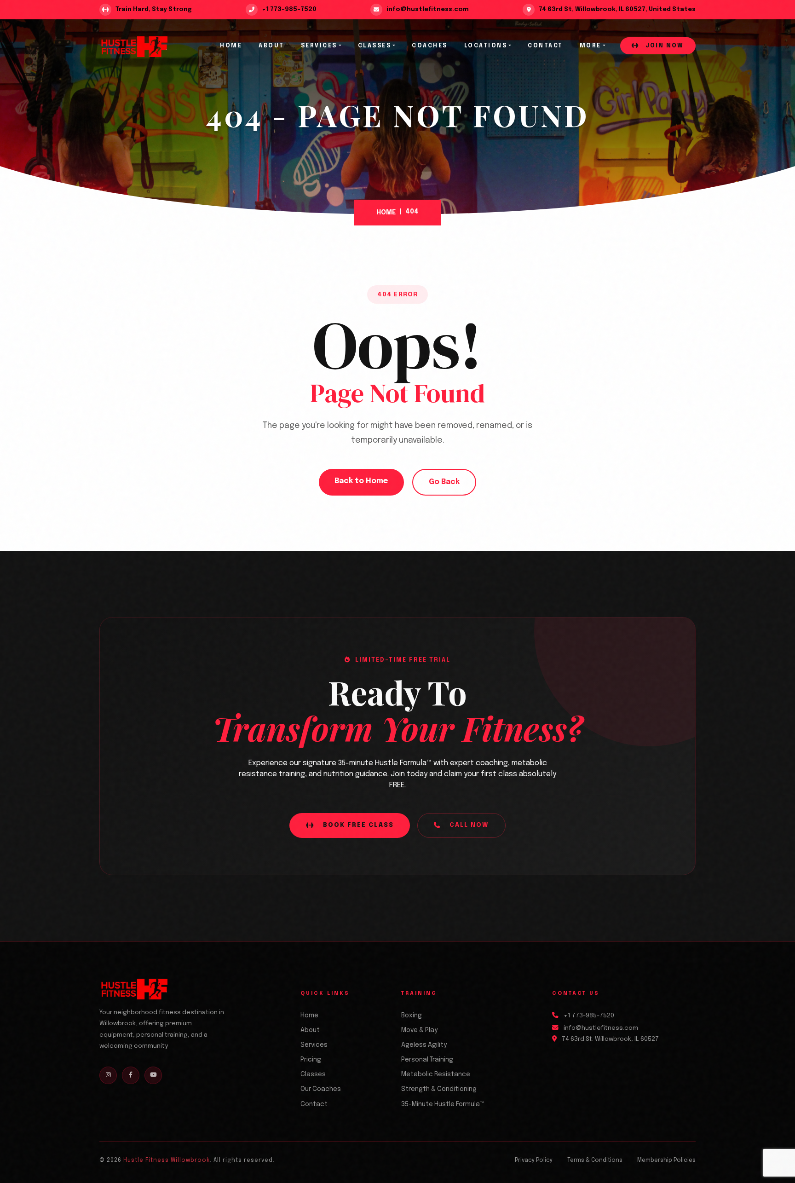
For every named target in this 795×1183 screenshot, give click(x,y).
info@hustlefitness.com (601, 1028)
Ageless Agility (424, 1045)
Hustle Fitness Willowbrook (166, 1160)
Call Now (469, 825)
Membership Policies (666, 1160)
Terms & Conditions (594, 1160)
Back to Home (361, 481)
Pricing (310, 1059)
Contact (545, 46)
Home (231, 46)
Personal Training (427, 1059)
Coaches (430, 46)
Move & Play (419, 1030)
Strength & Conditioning (439, 1089)
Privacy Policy (534, 1160)
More (590, 46)
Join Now (663, 46)
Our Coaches (320, 1089)
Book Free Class (358, 825)
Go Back (444, 482)
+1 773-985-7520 (589, 1015)
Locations (485, 46)
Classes (375, 46)
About (271, 46)
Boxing (411, 1015)
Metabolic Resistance (435, 1074)
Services (319, 46)
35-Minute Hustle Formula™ (442, 1104)
